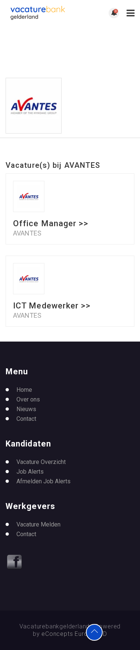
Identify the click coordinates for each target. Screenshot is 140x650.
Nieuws (26, 409)
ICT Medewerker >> (51, 305)
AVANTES (27, 233)
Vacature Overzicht (41, 461)
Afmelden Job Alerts (43, 481)
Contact (26, 418)
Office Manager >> (50, 223)
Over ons (28, 399)
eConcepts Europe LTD (74, 633)
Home (24, 389)
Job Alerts (30, 471)
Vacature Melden (38, 524)
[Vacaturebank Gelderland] (38, 13)
